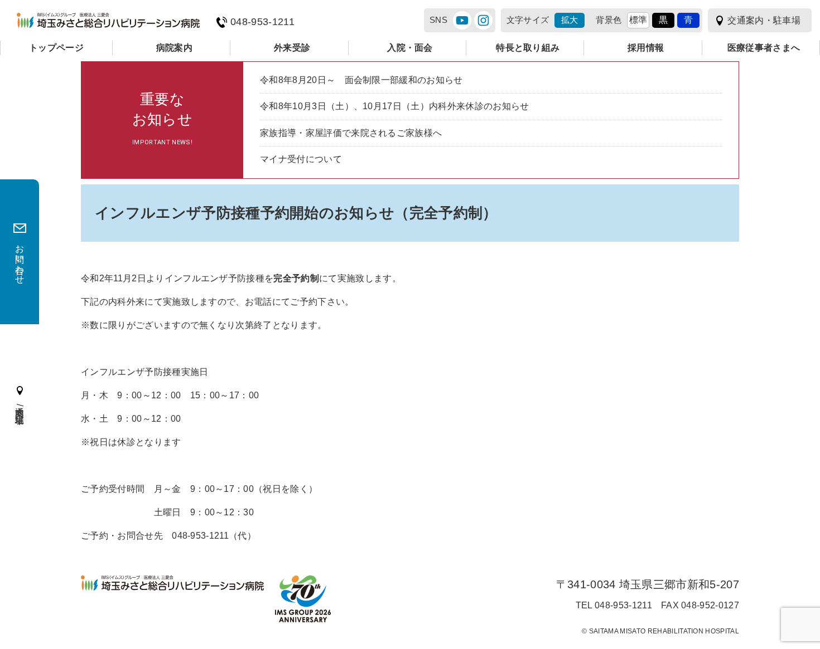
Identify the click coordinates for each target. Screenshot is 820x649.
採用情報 (646, 47)
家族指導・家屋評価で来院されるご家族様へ (351, 133)
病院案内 (174, 47)
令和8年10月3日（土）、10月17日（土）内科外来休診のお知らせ (394, 106)
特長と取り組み (527, 47)
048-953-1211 (262, 22)
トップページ (56, 47)
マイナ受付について (301, 159)
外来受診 (292, 47)
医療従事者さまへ (763, 47)
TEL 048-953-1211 (614, 605)
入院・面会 (410, 47)
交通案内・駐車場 (763, 20)
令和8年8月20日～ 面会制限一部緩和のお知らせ (361, 80)
